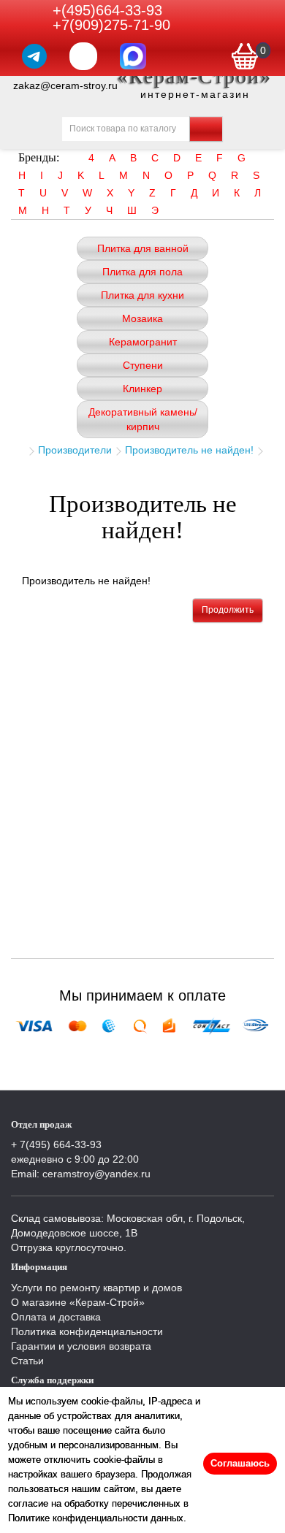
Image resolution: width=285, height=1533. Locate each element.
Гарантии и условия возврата (81, 1346)
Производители (75, 450)
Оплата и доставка (56, 1317)
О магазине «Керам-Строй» (78, 1302)
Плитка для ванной (143, 248)
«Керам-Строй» (195, 76)
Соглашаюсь (240, 1463)
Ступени (143, 365)
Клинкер (142, 388)
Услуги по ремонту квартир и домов (96, 1287)
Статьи (27, 1360)
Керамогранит (143, 342)
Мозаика (142, 318)
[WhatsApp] (83, 56)
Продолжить (228, 610)
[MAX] (133, 56)
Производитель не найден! (189, 450)
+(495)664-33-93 (107, 10)
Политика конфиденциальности (87, 1331)
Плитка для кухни (142, 295)
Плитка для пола (142, 272)
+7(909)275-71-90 (111, 25)
